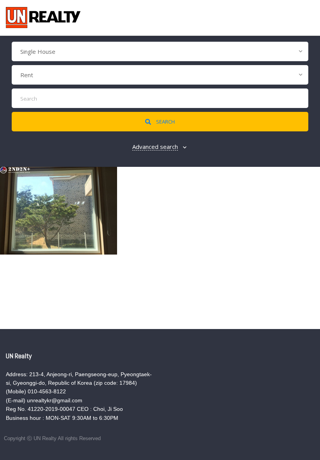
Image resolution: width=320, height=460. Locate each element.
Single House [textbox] (37, 51)
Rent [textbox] (26, 75)
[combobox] (160, 51)
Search (165, 121)
